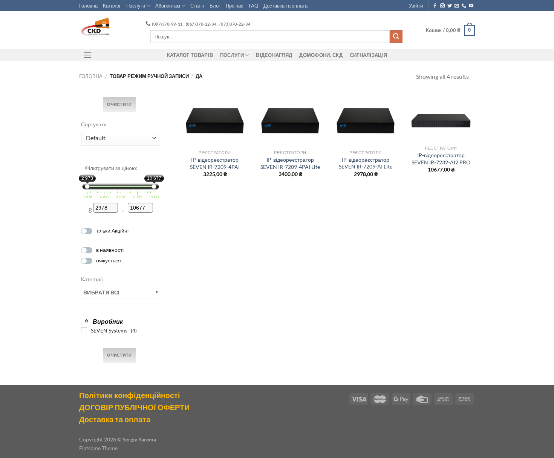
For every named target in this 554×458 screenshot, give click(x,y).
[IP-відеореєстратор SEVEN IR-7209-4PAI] (215, 120)
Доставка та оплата (285, 6)
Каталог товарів (190, 55)
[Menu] (87, 54)
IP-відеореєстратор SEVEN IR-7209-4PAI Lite (290, 163)
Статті (197, 6)
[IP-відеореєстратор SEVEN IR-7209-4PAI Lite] (290, 120)
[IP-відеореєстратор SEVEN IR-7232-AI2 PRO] (441, 118)
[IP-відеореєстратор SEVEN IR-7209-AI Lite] (365, 120)
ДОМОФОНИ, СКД (320, 55)
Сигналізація (368, 55)
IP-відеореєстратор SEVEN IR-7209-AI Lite (365, 163)
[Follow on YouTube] (471, 6)
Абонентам (167, 6)
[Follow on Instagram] (442, 6)
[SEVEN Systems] (84, 330)
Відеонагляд (274, 55)
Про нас (234, 6)
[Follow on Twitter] (449, 6)
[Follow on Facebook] (435, 6)
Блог (215, 6)
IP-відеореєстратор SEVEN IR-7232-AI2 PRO (441, 158)
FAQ (253, 6)
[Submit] (396, 36)
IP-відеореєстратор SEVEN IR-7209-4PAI (215, 163)
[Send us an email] (457, 6)
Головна (88, 6)
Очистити (119, 104)
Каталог (112, 6)
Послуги (135, 6)
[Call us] (464, 6)
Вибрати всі (101, 292)
